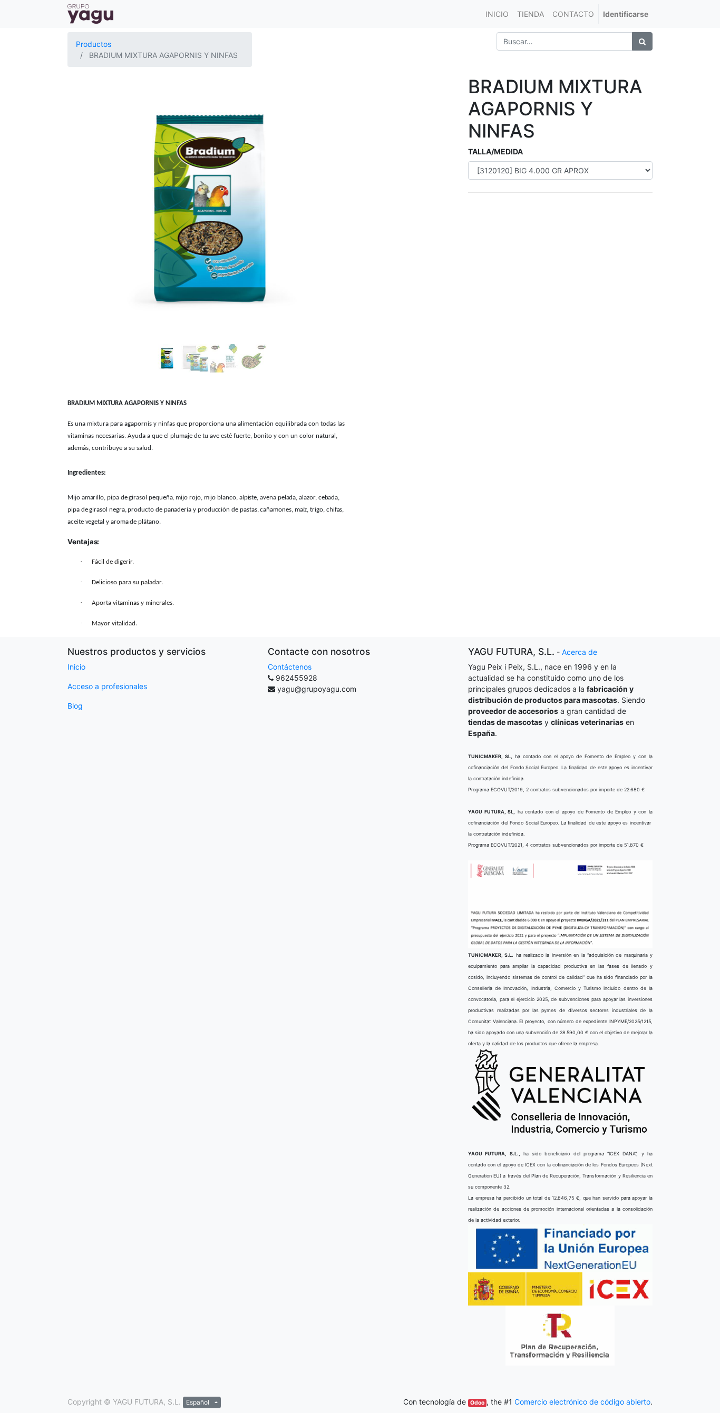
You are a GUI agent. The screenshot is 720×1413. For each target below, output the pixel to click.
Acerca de (579, 651)
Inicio (76, 666)
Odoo (477, 1402)
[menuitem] (497, 14)
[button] (88, 180)
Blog (75, 705)
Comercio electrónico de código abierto (582, 1401)
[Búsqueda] (642, 41)
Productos (93, 44)
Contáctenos (290, 666)
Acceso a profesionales (107, 686)
